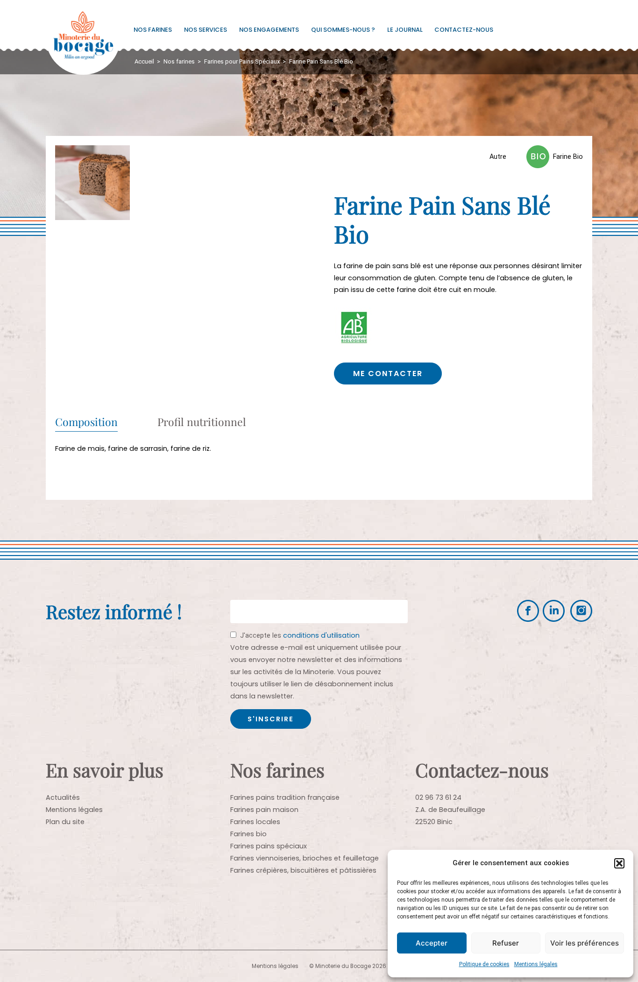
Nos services (205, 29)
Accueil (144, 61)
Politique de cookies (484, 964)
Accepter (431, 943)
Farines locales (255, 821)
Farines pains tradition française (285, 797)
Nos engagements (269, 29)
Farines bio (248, 834)
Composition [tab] (86, 422)
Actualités (63, 797)
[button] (619, 863)
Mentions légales (536, 964)
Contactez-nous (463, 29)
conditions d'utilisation (321, 635)
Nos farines (153, 29)
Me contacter (388, 373)
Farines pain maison (264, 809)
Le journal (405, 29)
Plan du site (65, 821)
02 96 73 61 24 (438, 797)
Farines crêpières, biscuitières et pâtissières (303, 870)
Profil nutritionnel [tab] (201, 422)
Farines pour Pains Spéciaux (242, 61)
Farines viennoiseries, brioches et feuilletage (304, 858)
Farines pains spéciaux (268, 846)
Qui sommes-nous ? (343, 29)
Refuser (505, 943)
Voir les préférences (584, 943)
